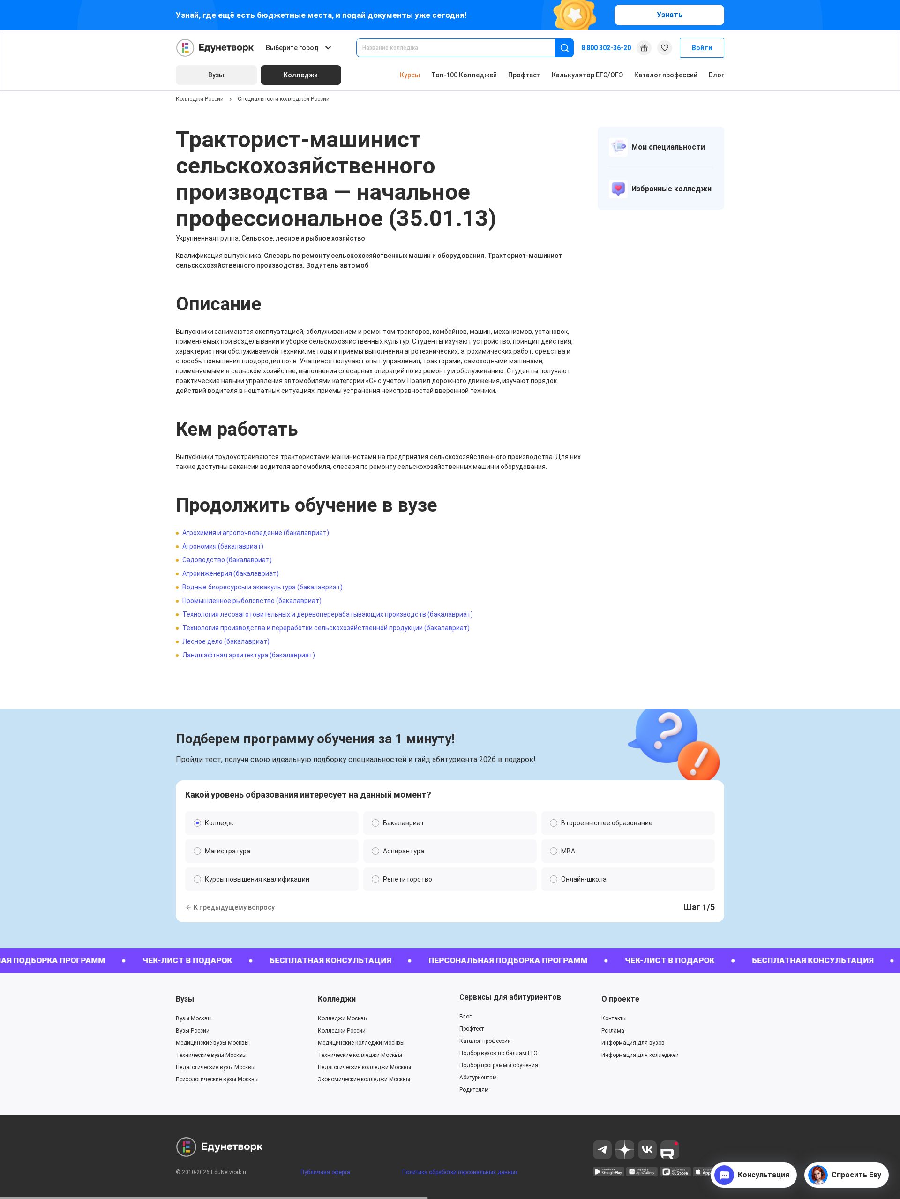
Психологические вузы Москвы (217, 1079)
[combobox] (462, 47)
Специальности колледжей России (284, 99)
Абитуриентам (478, 1077)
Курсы (410, 75)
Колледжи (337, 999)
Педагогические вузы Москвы (215, 1067)
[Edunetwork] (215, 48)
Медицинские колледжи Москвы (361, 1043)
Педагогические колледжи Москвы (364, 1067)
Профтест (524, 75)
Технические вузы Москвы (211, 1055)
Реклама (612, 1030)
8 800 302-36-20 (606, 48)
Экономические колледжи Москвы (364, 1079)
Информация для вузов (633, 1043)
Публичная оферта (325, 1172)
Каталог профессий (666, 75)
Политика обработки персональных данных (460, 1172)
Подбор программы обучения (498, 1065)
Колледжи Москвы (343, 1018)
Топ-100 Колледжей (464, 75)
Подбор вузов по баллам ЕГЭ (498, 1053)
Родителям (474, 1089)
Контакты (614, 1018)
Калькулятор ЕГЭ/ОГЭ (587, 75)
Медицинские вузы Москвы (212, 1043)
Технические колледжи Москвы (360, 1055)
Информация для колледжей (640, 1055)
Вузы (185, 999)
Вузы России (193, 1030)
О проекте (620, 999)
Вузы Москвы (194, 1018)
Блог (716, 75)
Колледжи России (200, 99)
